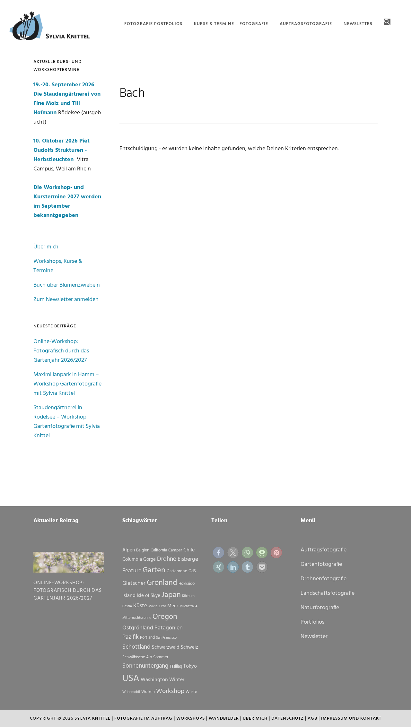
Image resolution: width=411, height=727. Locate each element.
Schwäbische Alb (137, 657)
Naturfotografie (320, 607)
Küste (140, 605)
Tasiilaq (176, 666)
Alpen (128, 550)
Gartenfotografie (321, 564)
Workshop (170, 691)
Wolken (148, 691)
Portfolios (312, 622)
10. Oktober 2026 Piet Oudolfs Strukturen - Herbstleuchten (61, 150)
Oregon (165, 617)
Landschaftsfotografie (327, 593)
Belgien (142, 550)
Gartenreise (177, 571)
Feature (131, 571)
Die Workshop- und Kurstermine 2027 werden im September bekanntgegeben (67, 201)
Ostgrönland (137, 628)
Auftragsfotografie (323, 550)
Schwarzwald (165, 647)
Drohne (166, 559)
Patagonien (168, 628)
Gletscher (133, 583)
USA (130, 678)
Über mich (45, 247)
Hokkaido (187, 583)
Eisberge (188, 559)
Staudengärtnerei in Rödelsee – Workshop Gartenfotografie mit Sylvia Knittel (66, 421)
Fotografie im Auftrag (143, 718)
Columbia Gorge (139, 559)
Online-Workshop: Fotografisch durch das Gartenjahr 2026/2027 (61, 351)
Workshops (190, 718)
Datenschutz (287, 718)
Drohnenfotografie (323, 579)
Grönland (162, 583)
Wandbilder (224, 718)
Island (129, 596)
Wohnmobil (131, 692)
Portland (147, 637)
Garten (154, 570)
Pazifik (130, 637)
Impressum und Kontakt (351, 718)
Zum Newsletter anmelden (66, 299)
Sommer (160, 657)
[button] (387, 22)
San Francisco (166, 638)
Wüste (191, 691)
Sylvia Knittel (92, 718)
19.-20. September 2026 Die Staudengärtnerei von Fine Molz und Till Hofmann (67, 98)
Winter (176, 680)
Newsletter (314, 636)
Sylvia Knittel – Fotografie (53, 27)
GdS (192, 571)
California (159, 550)
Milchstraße (188, 606)
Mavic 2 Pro (157, 606)
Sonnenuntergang (145, 666)
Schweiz (189, 647)
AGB (312, 718)
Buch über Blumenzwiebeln (66, 285)
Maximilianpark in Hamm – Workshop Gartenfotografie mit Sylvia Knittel (67, 384)
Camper (175, 550)
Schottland (136, 647)
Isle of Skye (148, 596)
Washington (154, 680)
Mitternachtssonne (136, 618)
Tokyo (190, 666)
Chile (189, 550)
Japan (171, 595)
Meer (172, 606)
